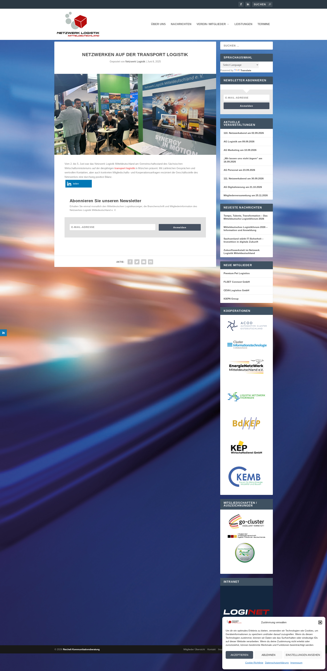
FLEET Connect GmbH (237, 281)
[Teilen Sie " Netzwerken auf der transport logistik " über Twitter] (137, 261)
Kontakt (211, 649)
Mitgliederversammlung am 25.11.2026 (246, 195)
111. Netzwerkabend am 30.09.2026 (244, 178)
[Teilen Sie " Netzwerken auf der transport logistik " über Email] (143, 261)
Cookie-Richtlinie (254, 662)
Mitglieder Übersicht (194, 649)
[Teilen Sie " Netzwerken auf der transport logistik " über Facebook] (130, 261)
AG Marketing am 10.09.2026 (240, 150)
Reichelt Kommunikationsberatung (81, 649)
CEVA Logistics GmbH (236, 290)
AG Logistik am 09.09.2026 (239, 141)
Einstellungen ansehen (303, 654)
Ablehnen (268, 654)
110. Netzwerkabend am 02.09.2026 (244, 133)
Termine (264, 24)
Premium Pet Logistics (237, 273)
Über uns (158, 24)
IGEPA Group (231, 298)
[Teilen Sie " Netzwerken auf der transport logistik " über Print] (150, 261)
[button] (320, 622)
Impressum (296, 662)
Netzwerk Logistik (135, 61)
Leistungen (243, 24)
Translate (245, 70)
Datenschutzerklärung (277, 662)
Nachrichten (181, 24)
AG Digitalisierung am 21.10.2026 (243, 187)
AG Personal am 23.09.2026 (239, 170)
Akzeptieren (239, 654)
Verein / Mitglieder (211, 24)
